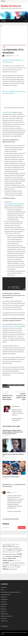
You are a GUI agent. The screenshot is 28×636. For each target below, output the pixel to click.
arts (18, 544)
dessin (21, 548)
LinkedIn (3, 556)
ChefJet (12, 385)
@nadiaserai (5, 626)
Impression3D (6, 386)
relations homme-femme (19, 563)
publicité (19, 560)
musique (4, 558)
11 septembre (13, 544)
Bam (3, 634)
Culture (2, 597)
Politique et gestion (8, 560)
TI (15, 567)
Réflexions (3, 613)
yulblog (11, 569)
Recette (3, 609)
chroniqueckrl (11, 548)
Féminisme (19, 550)
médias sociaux (11, 558)
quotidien (5, 563)
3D (8, 385)
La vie (19, 554)
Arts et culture (7, 546)
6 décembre (4, 544)
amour (17, 544)
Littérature (9, 556)
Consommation (21, 45)
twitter (18, 567)
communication (16, 548)
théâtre (13, 566)
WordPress (24, 632)
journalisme (18, 551)
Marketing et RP (17, 556)
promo (15, 560)
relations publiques (14, 565)
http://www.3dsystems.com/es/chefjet (14, 204)
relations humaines (5, 564)
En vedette (3, 599)
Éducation (15, 569)
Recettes (3, 611)
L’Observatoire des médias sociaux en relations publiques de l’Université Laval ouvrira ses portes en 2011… (12, 432)
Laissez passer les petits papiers (10, 476)
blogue (13, 546)
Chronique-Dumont (5, 548)
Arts (2, 590)
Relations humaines (5, 616)
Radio (4, 46)
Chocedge (11, 223)
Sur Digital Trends (6, 112)
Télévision (5, 569)
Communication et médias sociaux (10, 45)
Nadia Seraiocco (11, 6)
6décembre (8, 544)
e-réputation (4, 550)
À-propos (3, 587)
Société (4, 567)
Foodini (12, 229)
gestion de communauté (6, 551)
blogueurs (18, 546)
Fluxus (14, 550)
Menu (4, 20)
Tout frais (3, 621)
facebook (10, 550)
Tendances (9, 566)
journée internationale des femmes (9, 554)
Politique (3, 604)
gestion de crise (13, 551)
